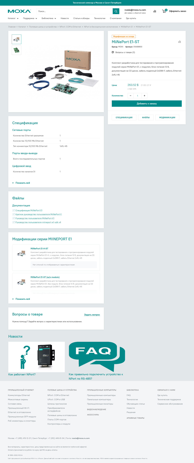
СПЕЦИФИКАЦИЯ (124, 117)
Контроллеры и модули (59, 423)
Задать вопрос (92, 315)
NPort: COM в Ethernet (70, 26)
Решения (131, 412)
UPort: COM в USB (56, 399)
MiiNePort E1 (127, 26)
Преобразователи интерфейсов (56, 409)
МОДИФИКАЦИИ (167, 117)
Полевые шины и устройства (43, 26)
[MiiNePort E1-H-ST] (21, 253)
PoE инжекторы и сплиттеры (22, 420)
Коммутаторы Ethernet (19, 395)
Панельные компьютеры (99, 399)
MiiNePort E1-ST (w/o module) (45, 277)
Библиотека (47, 18)
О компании (115, 18)
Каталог (12, 18)
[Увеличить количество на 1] (144, 95)
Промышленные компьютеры (101, 395)
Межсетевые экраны (18, 399)
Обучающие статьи (136, 403)
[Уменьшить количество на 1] (130, 95)
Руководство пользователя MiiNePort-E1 (34, 218)
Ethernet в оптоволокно (19, 412)
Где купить (131, 18)
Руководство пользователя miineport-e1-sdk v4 (38, 222)
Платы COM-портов (57, 419)
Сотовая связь (15, 403)
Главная (12, 26)
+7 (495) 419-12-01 (23, 438)
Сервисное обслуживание (170, 403)
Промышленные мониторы (100, 403)
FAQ (129, 395)
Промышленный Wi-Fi (18, 408)
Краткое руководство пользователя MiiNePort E (38, 214)
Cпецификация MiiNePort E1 (28, 210)
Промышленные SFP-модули (22, 416)
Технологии (99, 18)
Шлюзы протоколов (57, 403)
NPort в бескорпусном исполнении (101, 26)
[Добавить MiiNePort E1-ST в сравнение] (180, 42)
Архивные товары (135, 418)
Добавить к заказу (147, 103)
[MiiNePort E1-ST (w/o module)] (21, 282)
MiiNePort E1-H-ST (39, 248)
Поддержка (28, 18)
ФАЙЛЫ (146, 117)
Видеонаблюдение (96, 409)
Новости (65, 18)
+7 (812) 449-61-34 (56, 438)
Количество (117, 95)
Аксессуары (93, 415)
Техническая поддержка (169, 399)
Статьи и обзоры (81, 18)
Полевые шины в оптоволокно (62, 415)
